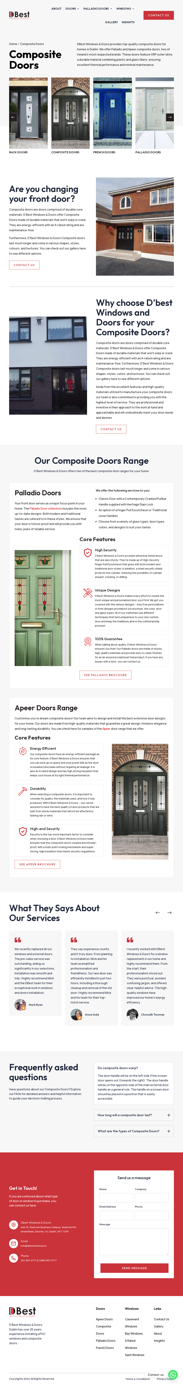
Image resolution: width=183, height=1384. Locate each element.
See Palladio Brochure (105, 675)
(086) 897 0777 (48, 1260)
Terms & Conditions (137, 1379)
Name (102, 1189)
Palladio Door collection (45, 508)
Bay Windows (134, 1333)
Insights (128, 22)
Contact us (158, 15)
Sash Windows (134, 1355)
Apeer (106, 729)
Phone (138, 1206)
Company (140, 1189)
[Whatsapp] (173, 1375)
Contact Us (24, 265)
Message (104, 1224)
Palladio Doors (96, 8)
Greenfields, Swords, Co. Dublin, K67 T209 (44, 1231)
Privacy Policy (165, 1379)
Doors (71, 8)
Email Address (107, 1206)
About (56, 8)
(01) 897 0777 (28, 1260)
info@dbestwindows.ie (33, 1245)
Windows (123, 8)
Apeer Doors (104, 1319)
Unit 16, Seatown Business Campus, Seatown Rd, (48, 1227)
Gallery (111, 22)
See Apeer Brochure (37, 864)
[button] (170, 117)
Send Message (134, 1268)
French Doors (105, 1348)
